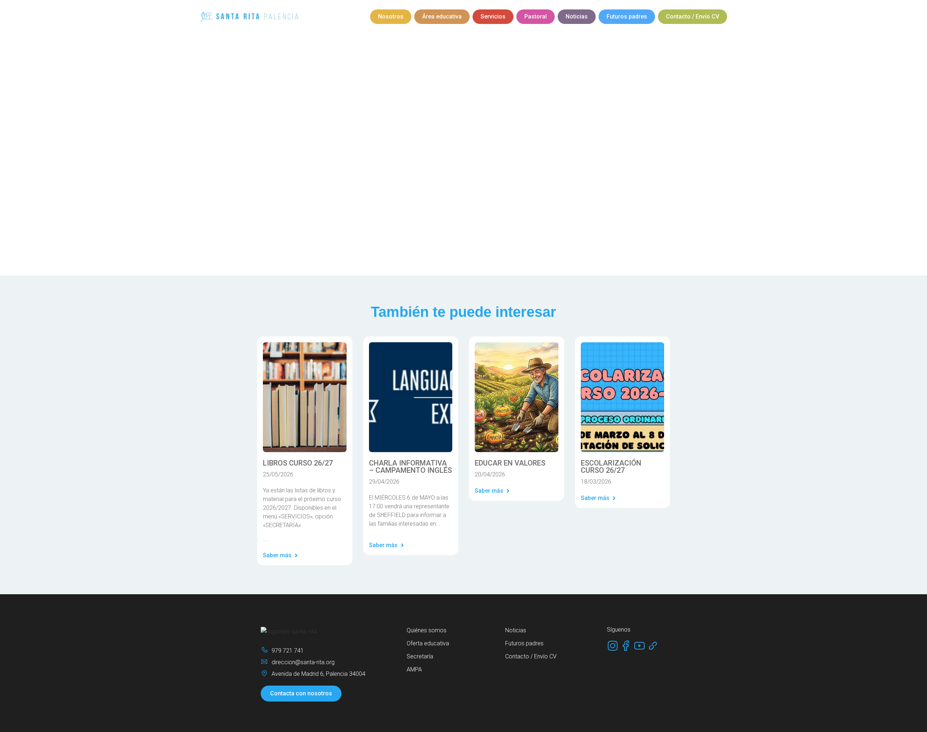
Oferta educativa (428, 643)
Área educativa (442, 16)
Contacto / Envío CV (692, 16)
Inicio (380, 79)
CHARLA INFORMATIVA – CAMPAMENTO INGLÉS (410, 467)
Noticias (577, 16)
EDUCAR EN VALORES (510, 463)
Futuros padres (627, 16)
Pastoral (535, 16)
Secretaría (420, 656)
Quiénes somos (426, 630)
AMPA (414, 669)
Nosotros (390, 16)
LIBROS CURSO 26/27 (298, 463)
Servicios (493, 16)
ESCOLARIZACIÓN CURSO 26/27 (611, 467)
